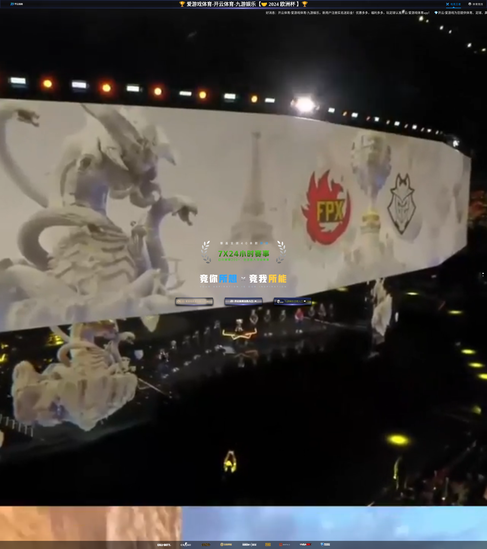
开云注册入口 (243, 302)
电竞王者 (453, 4)
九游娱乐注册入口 (292, 302)
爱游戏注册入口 (194, 302)
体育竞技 (475, 4)
